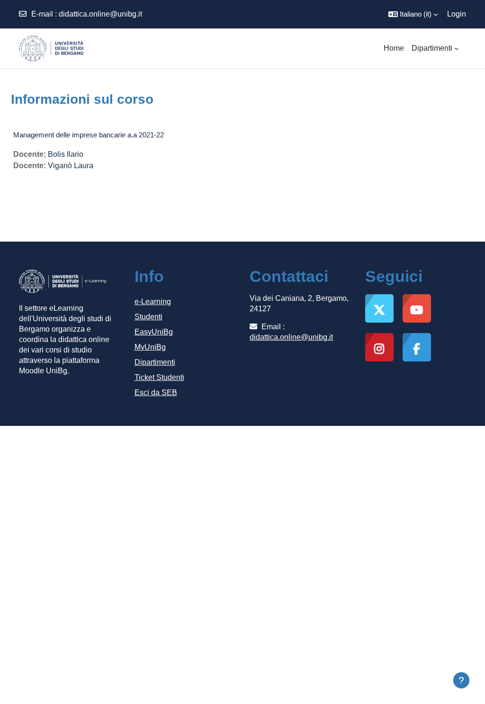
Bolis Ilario (65, 154)
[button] (413, 14)
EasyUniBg (154, 332)
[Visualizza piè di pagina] (461, 680)
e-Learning (153, 302)
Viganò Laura (70, 166)
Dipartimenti (155, 362)
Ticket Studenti (159, 377)
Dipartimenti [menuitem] (432, 48)
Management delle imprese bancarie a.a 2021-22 (88, 135)
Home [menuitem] (394, 48)
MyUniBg (150, 347)
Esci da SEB (156, 392)
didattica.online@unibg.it (100, 14)
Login (456, 14)
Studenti (148, 317)
